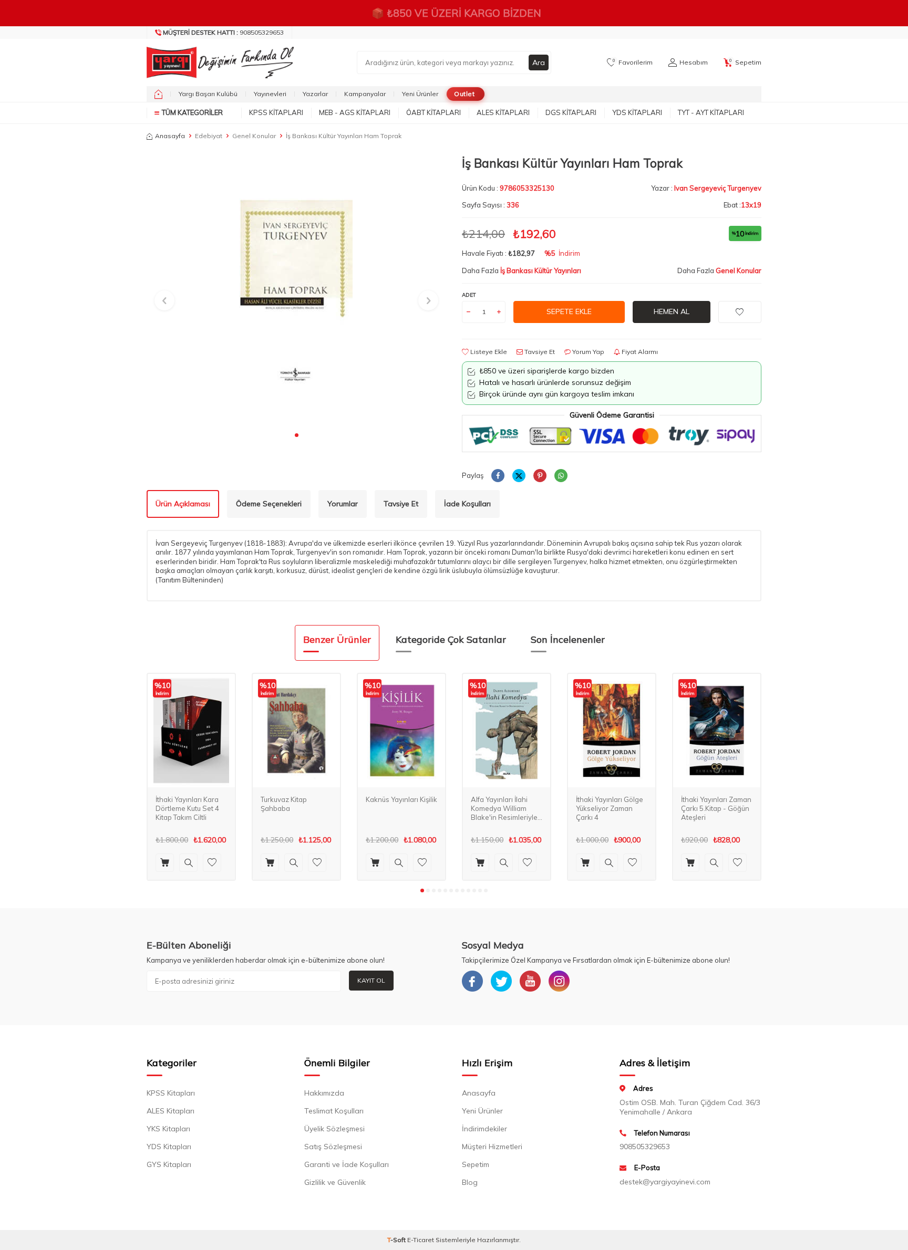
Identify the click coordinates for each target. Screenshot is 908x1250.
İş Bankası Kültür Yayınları (540, 270)
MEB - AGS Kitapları (354, 112)
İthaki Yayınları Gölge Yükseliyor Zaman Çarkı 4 (609, 808)
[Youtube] (530, 981)
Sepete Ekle (569, 311)
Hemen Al (671, 311)
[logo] (217, 62)
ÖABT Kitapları (433, 112)
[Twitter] (501, 981)
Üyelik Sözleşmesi (334, 1128)
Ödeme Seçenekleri (269, 503)
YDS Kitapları (637, 112)
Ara (538, 62)
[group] (296, 290)
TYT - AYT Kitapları (711, 112)
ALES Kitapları (503, 112)
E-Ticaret (420, 1240)
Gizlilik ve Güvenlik (335, 1182)
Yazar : (706, 188)
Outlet (464, 94)
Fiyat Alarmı (639, 352)
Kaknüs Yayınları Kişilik (401, 799)
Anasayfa (170, 136)
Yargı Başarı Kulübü (208, 94)
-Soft (397, 1240)
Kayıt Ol (371, 980)
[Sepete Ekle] (165, 862)
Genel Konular (254, 136)
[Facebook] (472, 981)
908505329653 (223, 32)
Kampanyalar (365, 94)
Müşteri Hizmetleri (492, 1146)
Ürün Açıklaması (183, 503)
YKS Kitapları (168, 1128)
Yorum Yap (587, 352)
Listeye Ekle (488, 352)
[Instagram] (559, 981)
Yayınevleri (270, 94)
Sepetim (475, 1164)
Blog (470, 1182)
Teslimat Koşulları (334, 1111)
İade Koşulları (467, 503)
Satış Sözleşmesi (333, 1146)
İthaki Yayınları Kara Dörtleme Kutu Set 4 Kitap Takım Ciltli (187, 808)
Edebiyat (208, 136)
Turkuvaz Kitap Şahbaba (284, 803)
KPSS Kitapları (276, 112)
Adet (469, 294)
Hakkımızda (324, 1093)
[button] (296, 435)
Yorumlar (342, 503)
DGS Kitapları (570, 112)
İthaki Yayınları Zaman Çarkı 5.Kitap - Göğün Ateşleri (716, 808)
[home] (158, 94)
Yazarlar (315, 94)
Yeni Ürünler (420, 94)
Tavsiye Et (539, 352)
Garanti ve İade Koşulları (346, 1164)
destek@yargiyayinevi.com (665, 1181)
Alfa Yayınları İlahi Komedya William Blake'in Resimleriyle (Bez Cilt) (504, 808)
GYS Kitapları (169, 1164)
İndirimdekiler (484, 1128)
